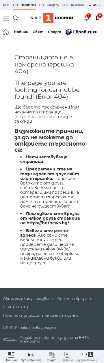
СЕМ (7, 307)
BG (95, 5)
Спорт (54, 32)
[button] (88, 356)
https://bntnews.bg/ (35, 116)
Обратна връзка (72, 299)
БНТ (6, 5)
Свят (38, 32)
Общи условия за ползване (28, 299)
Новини (21, 32)
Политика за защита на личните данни (41, 315)
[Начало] (6, 32)
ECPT (20, 307)
